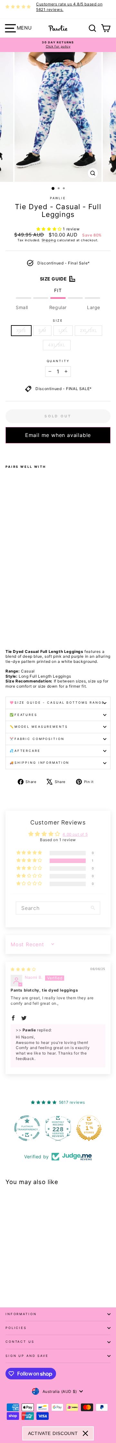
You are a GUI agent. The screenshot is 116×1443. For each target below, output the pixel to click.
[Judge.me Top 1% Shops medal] (89, 1128)
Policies (16, 1328)
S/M (42, 330)
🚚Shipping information (39, 762)
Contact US (19, 1341)
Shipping (49, 240)
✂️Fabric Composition (37, 739)
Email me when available (58, 435)
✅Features (23, 715)
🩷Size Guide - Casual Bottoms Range (57, 702)
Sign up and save (27, 1356)
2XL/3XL (88, 330)
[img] (23, 969)
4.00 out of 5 (75, 834)
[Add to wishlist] (7, 451)
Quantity (58, 361)
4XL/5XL (56, 345)
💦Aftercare (25, 751)
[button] (49, 229)
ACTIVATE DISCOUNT (53, 1433)
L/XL (63, 330)
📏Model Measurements (39, 726)
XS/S (21, 330)
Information (21, 1314)
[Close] (85, 1433)
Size (58, 320)
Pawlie (58, 198)
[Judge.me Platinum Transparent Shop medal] (27, 1128)
